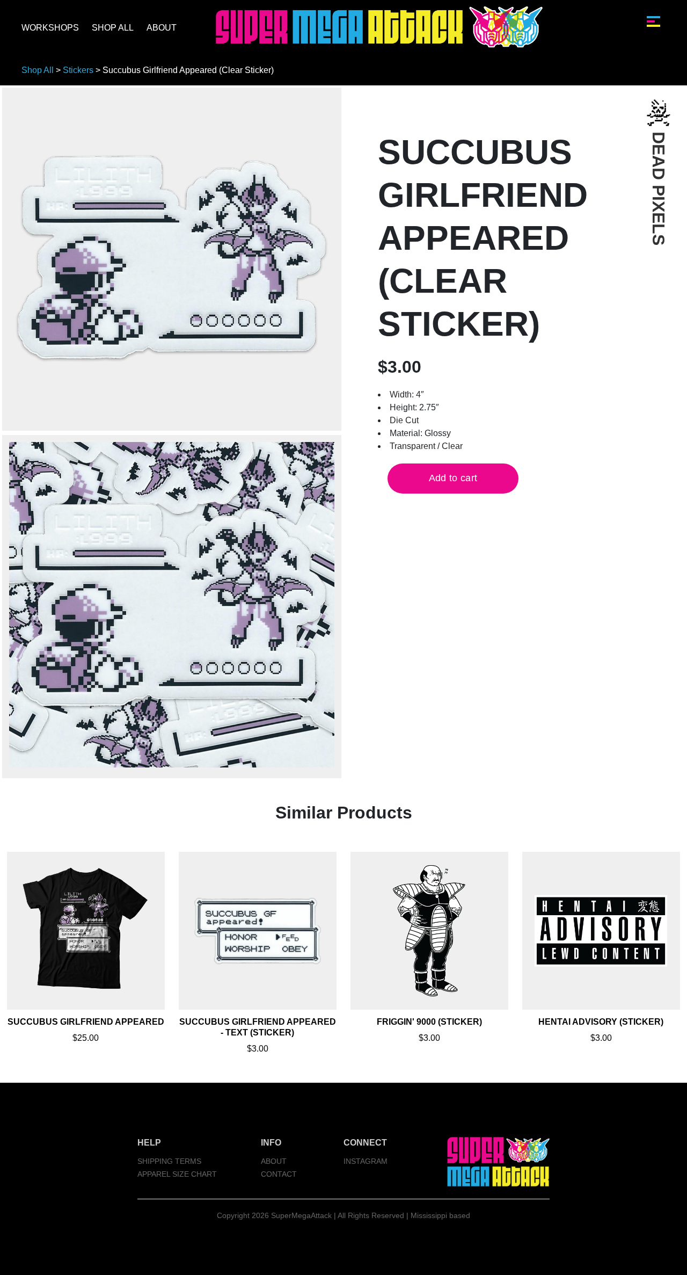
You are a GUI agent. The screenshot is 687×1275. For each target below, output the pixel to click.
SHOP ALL (113, 27)
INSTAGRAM (366, 1161)
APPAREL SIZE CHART (177, 1174)
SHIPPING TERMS (169, 1161)
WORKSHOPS (50, 27)
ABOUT (162, 27)
